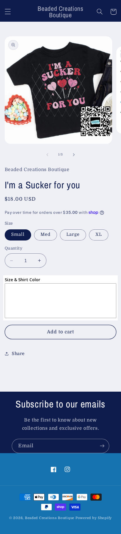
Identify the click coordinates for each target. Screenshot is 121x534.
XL (98, 234)
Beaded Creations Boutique (49, 518)
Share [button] (18, 353)
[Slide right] (73, 154)
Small (18, 234)
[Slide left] (47, 154)
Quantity (13, 248)
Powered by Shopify (93, 518)
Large (73, 234)
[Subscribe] (102, 446)
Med (46, 234)
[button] (7, 11)
